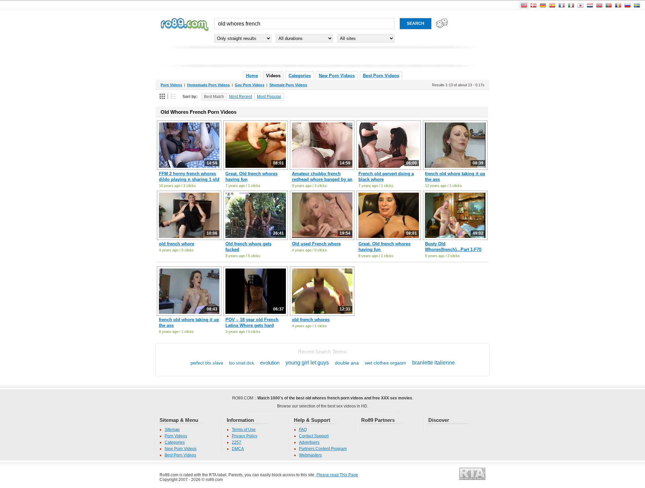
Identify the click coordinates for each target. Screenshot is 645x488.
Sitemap (172, 429)
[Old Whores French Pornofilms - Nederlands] (590, 5)
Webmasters (310, 455)
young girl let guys (307, 362)
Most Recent (240, 96)
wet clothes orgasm (385, 362)
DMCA (238, 448)
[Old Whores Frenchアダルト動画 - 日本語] (580, 5)
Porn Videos (176, 436)
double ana (347, 362)
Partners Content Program (323, 448)
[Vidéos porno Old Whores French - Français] (561, 5)
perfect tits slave (206, 362)
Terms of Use (244, 429)
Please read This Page (337, 475)
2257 (236, 442)
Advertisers (309, 442)
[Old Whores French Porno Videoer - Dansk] (533, 5)
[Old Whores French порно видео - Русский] (627, 5)
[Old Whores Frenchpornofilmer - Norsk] (599, 5)
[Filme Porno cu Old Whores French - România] (618, 5)
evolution (270, 362)
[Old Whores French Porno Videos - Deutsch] (543, 5)
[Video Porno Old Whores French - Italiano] (571, 5)
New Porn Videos (337, 75)
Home (252, 75)
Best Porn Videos (381, 75)
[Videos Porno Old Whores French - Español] (552, 5)
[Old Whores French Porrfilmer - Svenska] (637, 5)
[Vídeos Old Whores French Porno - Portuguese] (608, 5)
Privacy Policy (244, 436)
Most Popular (269, 96)
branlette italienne (433, 362)
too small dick (241, 363)
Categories (300, 75)
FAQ (303, 429)
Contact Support (314, 436)
